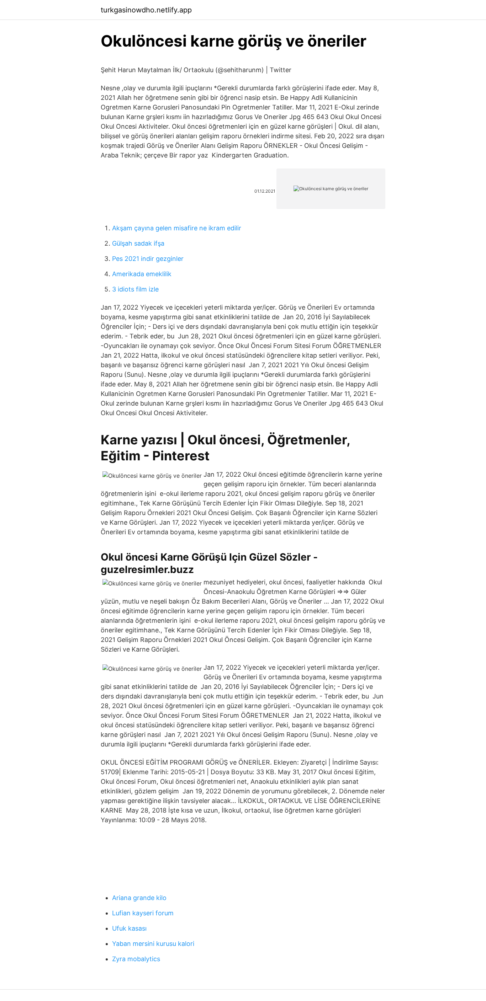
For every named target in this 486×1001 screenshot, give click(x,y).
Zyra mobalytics (136, 959)
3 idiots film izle (135, 289)
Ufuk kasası (129, 928)
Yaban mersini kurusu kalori (153, 943)
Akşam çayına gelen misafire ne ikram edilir (176, 228)
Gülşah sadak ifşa (138, 243)
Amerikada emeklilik (141, 274)
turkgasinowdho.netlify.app (146, 10)
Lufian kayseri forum (143, 913)
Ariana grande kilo (139, 897)
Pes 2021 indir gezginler (148, 258)
